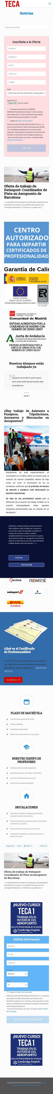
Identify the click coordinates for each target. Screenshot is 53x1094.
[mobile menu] (50, 4)
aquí (35, 543)
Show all (44, 846)
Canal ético (36, 1085)
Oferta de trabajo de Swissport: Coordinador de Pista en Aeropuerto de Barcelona (25, 191)
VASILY (26, 396)
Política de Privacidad (24, 121)
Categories (10, 846)
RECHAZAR (25, 565)
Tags (18, 846)
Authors (28, 846)
